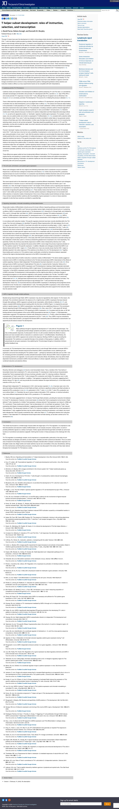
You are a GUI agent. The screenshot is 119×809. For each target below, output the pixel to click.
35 (16, 278)
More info (19, 34)
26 (23, 223)
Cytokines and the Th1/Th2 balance (87, 148)
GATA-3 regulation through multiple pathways (87, 158)
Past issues (33, 10)
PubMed (19, 459)
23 (27, 213)
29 (51, 229)
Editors (9, 8)
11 (69, 98)
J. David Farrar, (7, 31)
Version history (81, 167)
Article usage (81, 136)
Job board (75, 8)
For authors (26, 8)
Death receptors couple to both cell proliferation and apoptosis (86, 112)
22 (42, 211)
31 (26, 248)
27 (68, 225)
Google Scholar (32, 459)
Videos (48, 10)
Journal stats (34, 8)
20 (9, 186)
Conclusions (81, 163)
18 (50, 116)
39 (40, 308)
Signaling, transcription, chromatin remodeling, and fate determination (87, 154)
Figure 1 (20, 325)
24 (60, 215)
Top (78, 146)
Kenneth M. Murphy (37, 31)
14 (4, 114)
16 (48, 116)
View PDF (5, 36)
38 (18, 306)
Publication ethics (43, 8)
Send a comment (82, 23)
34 (14, 278)
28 (67, 227)
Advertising (68, 8)
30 (30, 235)
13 (60, 110)
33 (64, 262)
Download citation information (85, 21)
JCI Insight (116, 1)
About (3, 8)
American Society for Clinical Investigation (24, 804)
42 (24, 370)
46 (37, 400)
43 (51, 386)
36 (19, 282)
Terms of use (81, 25)
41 (48, 314)
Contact (82, 8)
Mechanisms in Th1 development (86, 161)
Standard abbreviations (83, 27)
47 (45, 412)
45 (27, 390)
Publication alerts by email (57, 8)
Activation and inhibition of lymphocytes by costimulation (86, 94)
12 (45, 104)
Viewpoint (63, 10)
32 (60, 250)
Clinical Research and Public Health (11, 10)
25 (67, 217)
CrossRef (25, 459)
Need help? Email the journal (85, 29)
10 (67, 98)
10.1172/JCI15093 (20, 15)
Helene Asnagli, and (21, 31)
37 (63, 302)
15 (6, 114)
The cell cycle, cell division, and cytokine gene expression (86, 151)
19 (43, 172)
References (80, 165)
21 (32, 190)
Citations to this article (84, 138)
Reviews (55, 10)
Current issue (25, 10)
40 (47, 310)
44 (25, 390)
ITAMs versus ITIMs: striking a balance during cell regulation (86, 83)
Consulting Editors (17, 8)
